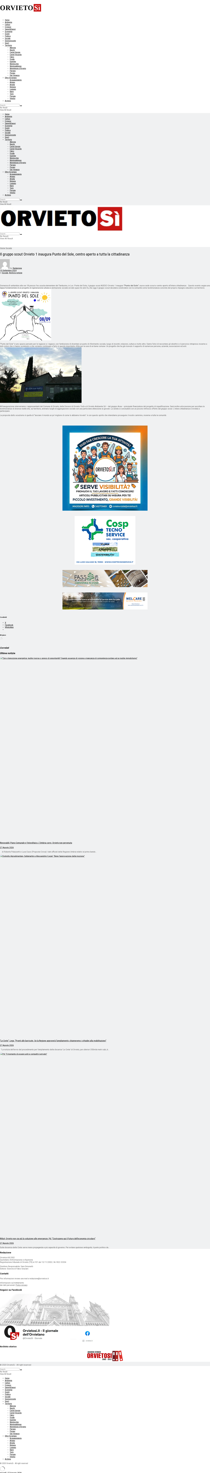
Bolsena (13, 87)
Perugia (13, 96)
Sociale (7, 38)
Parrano (13, 71)
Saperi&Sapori (10, 29)
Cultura (7, 24)
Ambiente (8, 22)
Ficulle (12, 59)
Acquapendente (16, 80)
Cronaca (8, 27)
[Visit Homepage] (62, 231)
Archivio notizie (15, 273)
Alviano (12, 82)
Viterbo (12, 98)
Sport (7, 43)
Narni (12, 91)
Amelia (12, 85)
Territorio (8, 45)
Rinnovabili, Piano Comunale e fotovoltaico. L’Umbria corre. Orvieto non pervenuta (36, 843)
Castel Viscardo (16, 54)
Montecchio (14, 64)
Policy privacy (21, 1285)
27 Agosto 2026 (7, 847)
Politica (8, 36)
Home (7, 20)
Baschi (12, 50)
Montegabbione (16, 66)
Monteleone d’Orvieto (18, 68)
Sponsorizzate (10, 41)
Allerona (13, 48)
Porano (12, 73)
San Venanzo (15, 75)
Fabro (12, 57)
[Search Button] (21, 105)
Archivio (8, 101)
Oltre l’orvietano (11, 78)
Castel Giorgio (15, 52)
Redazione (17, 268)
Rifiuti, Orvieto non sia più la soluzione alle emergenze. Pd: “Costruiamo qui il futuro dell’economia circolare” (48, 1238)
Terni (11, 94)
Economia (8, 31)
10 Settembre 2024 (8, 270)
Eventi (7, 34)
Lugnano (13, 89)
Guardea (13, 61)
